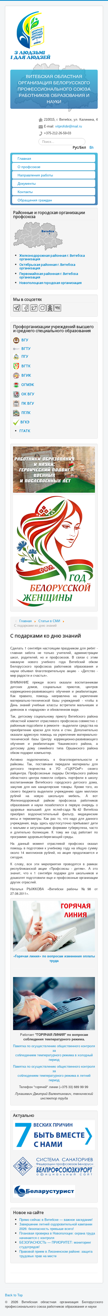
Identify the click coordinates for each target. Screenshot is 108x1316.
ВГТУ (24, 348)
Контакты (25, 191)
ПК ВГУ (26, 403)
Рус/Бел (80, 147)
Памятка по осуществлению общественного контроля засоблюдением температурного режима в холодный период (54, 1052)
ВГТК (24, 365)
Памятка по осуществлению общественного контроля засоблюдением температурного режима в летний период (54, 1073)
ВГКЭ (24, 421)
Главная (24, 158)
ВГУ (23, 339)
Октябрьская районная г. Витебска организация (47, 266)
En (91, 147)
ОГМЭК (26, 384)
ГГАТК (24, 430)
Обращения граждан (35, 199)
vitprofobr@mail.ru (68, 126)
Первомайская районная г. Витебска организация (48, 275)
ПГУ (23, 356)
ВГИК (25, 375)
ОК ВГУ (26, 393)
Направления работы (35, 174)
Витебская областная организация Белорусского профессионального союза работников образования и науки (54, 89)
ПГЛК (24, 412)
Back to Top (14, 1295)
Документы (27, 183)
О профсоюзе (29, 166)
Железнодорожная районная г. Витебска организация (52, 257)
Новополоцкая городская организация (50, 282)
